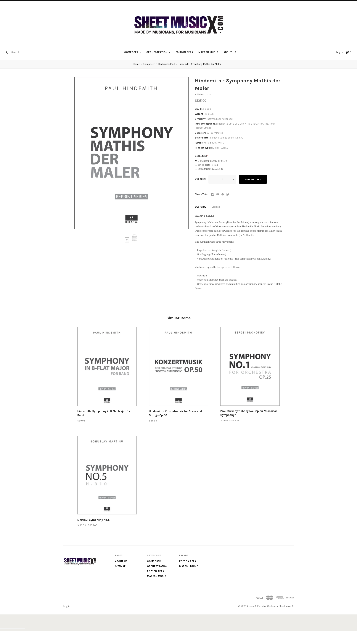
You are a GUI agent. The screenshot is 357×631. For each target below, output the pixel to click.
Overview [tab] (200, 206)
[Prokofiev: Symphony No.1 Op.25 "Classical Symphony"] (250, 367)
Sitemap (120, 566)
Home (136, 64)
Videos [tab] (216, 206)
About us (229, 52)
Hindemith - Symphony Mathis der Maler (199, 64)
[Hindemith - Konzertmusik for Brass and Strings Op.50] (178, 367)
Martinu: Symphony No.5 (93, 519)
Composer (131, 52)
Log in (339, 52)
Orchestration (157, 52)
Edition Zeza (184, 52)
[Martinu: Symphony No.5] (107, 476)
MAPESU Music (208, 52)
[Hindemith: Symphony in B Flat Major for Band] (107, 367)
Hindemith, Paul (166, 64)
